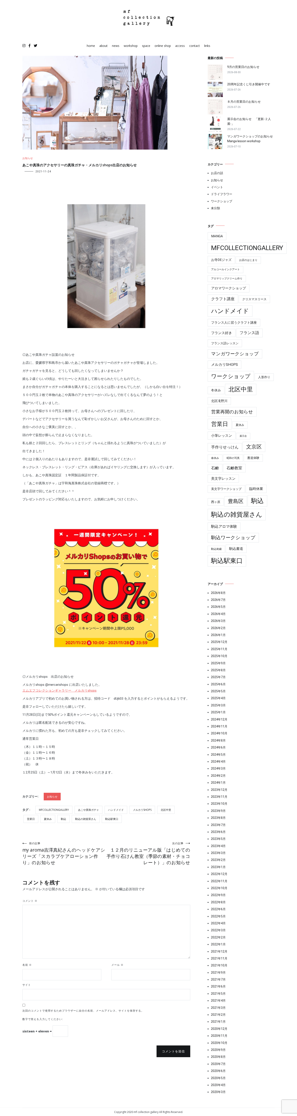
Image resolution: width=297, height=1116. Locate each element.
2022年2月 (218, 937)
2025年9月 (218, 663)
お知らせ (27, 158)
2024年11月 (219, 726)
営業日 (31, 819)
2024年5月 (218, 754)
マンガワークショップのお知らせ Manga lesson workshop (251, 139)
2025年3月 (218, 705)
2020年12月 (219, 1028)
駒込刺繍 (216, 549)
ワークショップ (221, 201)
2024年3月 (218, 768)
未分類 (215, 208)
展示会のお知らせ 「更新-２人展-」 (249, 121)
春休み (215, 458)
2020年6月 (218, 1071)
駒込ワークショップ (233, 537)
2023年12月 (219, 789)
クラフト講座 (223, 299)
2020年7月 (218, 1064)
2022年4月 (218, 923)
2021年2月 (218, 1014)
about (103, 46)
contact (194, 46)
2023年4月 (218, 846)
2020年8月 (218, 1056)
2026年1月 (218, 635)
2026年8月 (218, 593)
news (115, 46)
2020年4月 (218, 1085)
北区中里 (166, 810)
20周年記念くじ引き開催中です (248, 84)
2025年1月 (218, 712)
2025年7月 (218, 677)
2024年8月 (218, 740)
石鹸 (215, 468)
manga (217, 236)
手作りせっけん (225, 447)
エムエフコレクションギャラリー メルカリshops (59, 690)
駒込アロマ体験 (224, 526)
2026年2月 (218, 628)
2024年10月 (219, 733)
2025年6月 (218, 684)
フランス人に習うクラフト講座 (234, 323)
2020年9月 (218, 1050)
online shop (163, 46)
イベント (217, 187)
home (91, 46)
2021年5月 (218, 993)
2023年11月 (219, 796)
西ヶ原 (215, 502)
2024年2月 (218, 775)
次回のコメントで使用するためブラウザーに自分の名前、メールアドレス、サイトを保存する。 (83, 1010)
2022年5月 (218, 916)
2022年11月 (219, 881)
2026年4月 (218, 614)
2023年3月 (218, 853)
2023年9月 (218, 811)
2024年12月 (219, 719)
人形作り (264, 377)
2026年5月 (218, 606)
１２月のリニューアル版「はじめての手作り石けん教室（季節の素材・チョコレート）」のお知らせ (148, 853)
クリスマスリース (254, 299)
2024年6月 (218, 747)
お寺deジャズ (221, 260)
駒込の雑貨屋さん (85, 819)
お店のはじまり (248, 260)
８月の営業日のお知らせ (244, 101)
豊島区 (236, 501)
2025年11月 (219, 649)
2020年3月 (218, 1092)
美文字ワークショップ (226, 489)
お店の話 (217, 173)
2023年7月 (218, 825)
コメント (29, 901)
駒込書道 (236, 549)
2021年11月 (219, 958)
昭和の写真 (233, 458)
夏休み (48, 819)
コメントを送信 (173, 1051)
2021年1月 (218, 1021)
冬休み (216, 390)
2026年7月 (218, 600)
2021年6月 (218, 986)
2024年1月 (218, 782)
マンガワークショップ (235, 353)
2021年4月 (218, 1000)
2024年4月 (218, 761)
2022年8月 (218, 902)
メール (117, 965)
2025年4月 (218, 698)
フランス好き (221, 333)
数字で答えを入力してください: (42, 1019)
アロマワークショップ (228, 288)
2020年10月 (219, 1043)
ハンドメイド (116, 810)
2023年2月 (218, 860)
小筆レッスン (221, 436)
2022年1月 (218, 944)
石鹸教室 (234, 468)
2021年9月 (218, 972)
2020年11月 (219, 1035)
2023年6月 (218, 832)
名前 (27, 965)
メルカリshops (142, 810)
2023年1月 (218, 867)
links (207, 46)
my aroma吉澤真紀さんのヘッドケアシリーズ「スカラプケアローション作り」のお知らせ (63, 853)
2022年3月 (218, 930)
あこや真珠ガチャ (88, 810)
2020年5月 (218, 1078)
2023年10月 (219, 803)
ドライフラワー (221, 194)
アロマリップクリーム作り (226, 278)
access (180, 46)
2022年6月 (218, 909)
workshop (131, 46)
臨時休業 (256, 489)
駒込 (63, 819)
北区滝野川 (219, 401)
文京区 (254, 447)
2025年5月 (218, 691)
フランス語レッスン (225, 343)
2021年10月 (219, 965)
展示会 (243, 436)
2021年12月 (219, 951)
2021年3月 (218, 1007)
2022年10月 (219, 888)
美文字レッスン (223, 478)
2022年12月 (219, 874)
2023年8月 (218, 817)
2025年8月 (218, 670)
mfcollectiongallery (54, 810)
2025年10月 (219, 656)
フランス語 (249, 333)
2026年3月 (218, 621)
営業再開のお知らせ (232, 411)
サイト (26, 985)
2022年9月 (218, 895)
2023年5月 (218, 839)
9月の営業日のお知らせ (243, 67)
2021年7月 (218, 979)
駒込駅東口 (111, 819)
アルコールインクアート (225, 269)
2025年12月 (219, 642)
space (146, 46)
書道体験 (253, 458)
